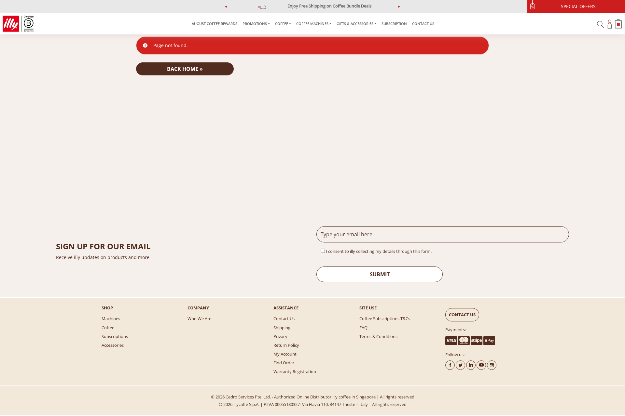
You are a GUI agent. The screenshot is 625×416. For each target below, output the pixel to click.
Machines (111, 318)
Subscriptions (115, 336)
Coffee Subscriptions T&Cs (384, 318)
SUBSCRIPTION (394, 23)
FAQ (363, 328)
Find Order (283, 363)
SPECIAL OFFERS (578, 6)
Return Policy (286, 345)
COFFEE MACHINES (312, 23)
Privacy (280, 336)
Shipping (281, 328)
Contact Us (284, 318)
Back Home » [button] (185, 68)
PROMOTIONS (255, 23)
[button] (226, 6)
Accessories (113, 345)
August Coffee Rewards (214, 23)
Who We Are (199, 318)
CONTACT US (423, 23)
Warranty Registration (294, 371)
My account (285, 354)
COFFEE (281, 23)
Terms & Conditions (378, 336)
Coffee (108, 328)
